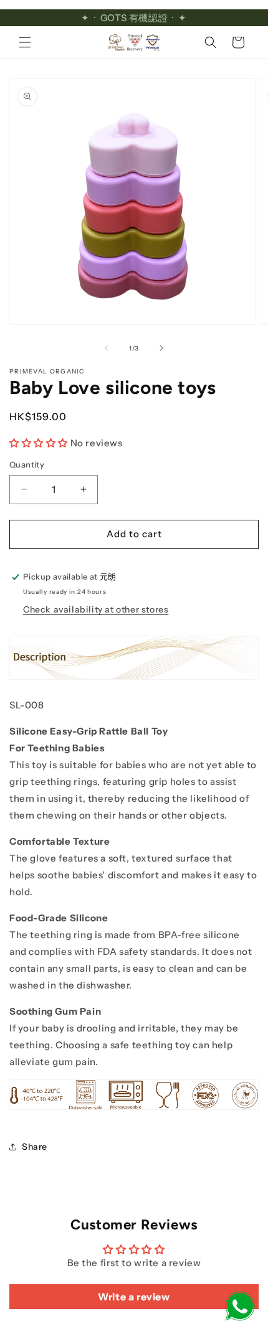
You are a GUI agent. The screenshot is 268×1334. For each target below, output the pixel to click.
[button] (25, 42)
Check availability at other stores (95, 609)
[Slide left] (106, 348)
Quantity (26, 464)
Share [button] (34, 1146)
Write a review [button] (134, 1296)
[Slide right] (161, 348)
